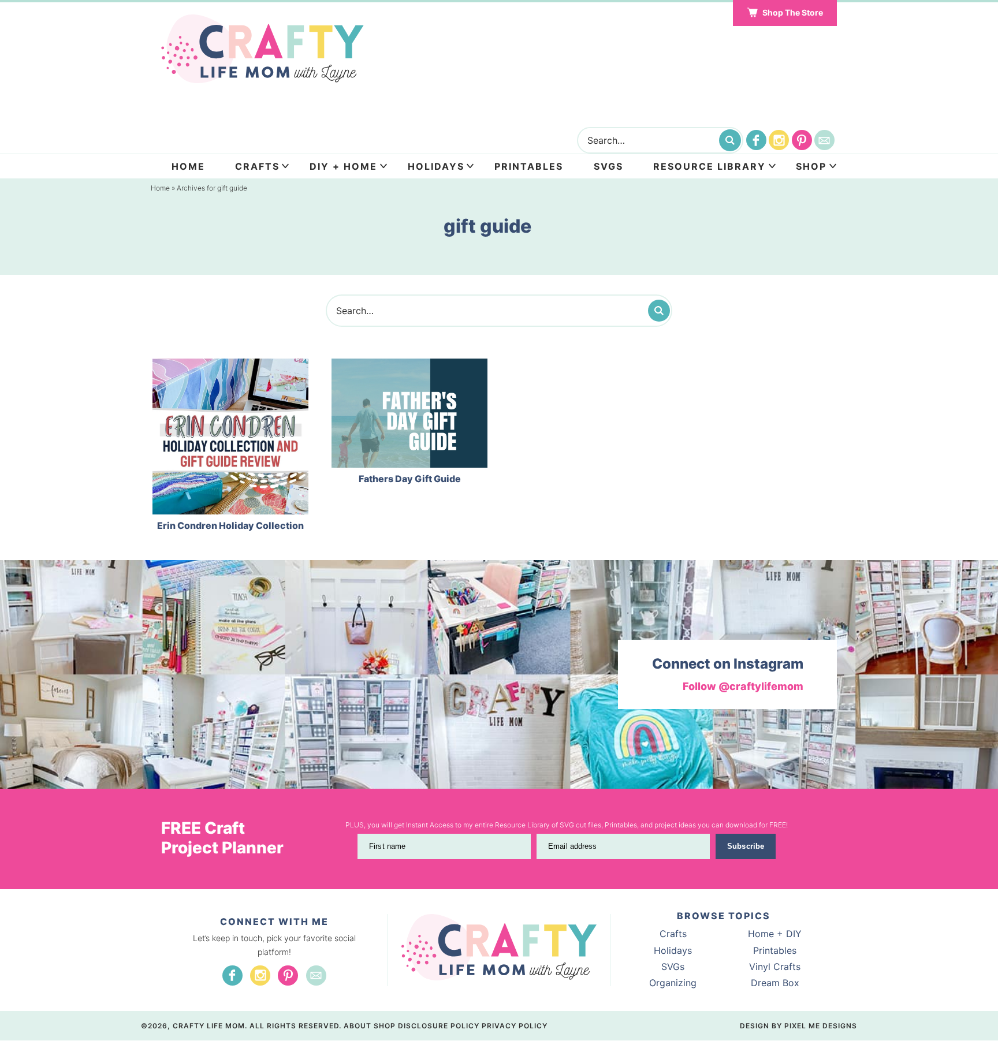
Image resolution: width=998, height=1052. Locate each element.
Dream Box (775, 982)
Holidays (436, 166)
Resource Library (709, 166)
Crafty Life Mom (262, 49)
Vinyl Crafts (774, 966)
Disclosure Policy (438, 1025)
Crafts (257, 166)
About (357, 1025)
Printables (528, 166)
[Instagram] (779, 140)
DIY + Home (343, 166)
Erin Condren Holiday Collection (230, 525)
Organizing (673, 982)
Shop (811, 166)
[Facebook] (756, 140)
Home (188, 166)
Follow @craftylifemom (743, 686)
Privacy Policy (515, 1025)
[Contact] (824, 140)
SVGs (672, 966)
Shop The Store (792, 12)
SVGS (608, 166)
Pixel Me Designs (820, 1025)
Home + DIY (775, 933)
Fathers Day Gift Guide (410, 478)
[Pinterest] (802, 140)
